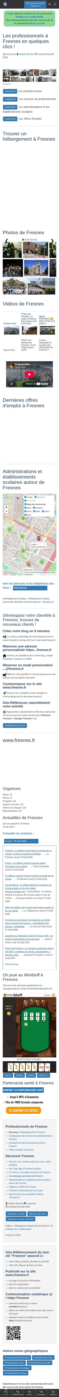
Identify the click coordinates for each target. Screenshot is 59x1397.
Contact (53, 1394)
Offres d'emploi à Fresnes (21, 1150)
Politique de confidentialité (29, 17)
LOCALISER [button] (10, 107)
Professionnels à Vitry (43, 1357)
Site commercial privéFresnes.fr (35, 4)
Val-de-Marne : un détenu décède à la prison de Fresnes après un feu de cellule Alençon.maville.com (28, 888)
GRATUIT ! (43, 1075)
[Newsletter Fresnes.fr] (49, 4)
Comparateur (17, 1394)
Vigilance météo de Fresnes (22, 1187)
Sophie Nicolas (26, 54)
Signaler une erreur (37, 1214)
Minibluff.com (45, 989)
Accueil (6, 1394)
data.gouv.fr (48, 602)
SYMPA (31, 1075)
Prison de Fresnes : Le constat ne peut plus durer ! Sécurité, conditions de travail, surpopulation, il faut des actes (29, 951)
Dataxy (22, 598)
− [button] (6, 511)
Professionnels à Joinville (39, 1363)
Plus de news (11, 964)
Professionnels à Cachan (15, 1373)
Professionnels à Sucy (14, 1363)
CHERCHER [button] (10, 119)
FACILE (8, 1075)
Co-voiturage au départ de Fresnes (26, 1176)
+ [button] (6, 507)
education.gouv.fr (32, 602)
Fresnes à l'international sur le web (26, 1190)
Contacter (31, 1203)
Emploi (29, 1394)
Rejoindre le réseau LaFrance (20, 1219)
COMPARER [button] (10, 99)
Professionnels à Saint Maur (17, 1357)
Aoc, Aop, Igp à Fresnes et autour (25, 1168)
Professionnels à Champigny (17, 1368)
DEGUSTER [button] (10, 91)
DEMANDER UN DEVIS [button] (15, 725)
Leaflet (26, 572)
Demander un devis (16, 1214)
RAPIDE (19, 1075)
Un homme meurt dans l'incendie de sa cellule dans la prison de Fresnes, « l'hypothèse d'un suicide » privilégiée (27, 923)
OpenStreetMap (36, 572)
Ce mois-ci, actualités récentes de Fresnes (29, 1172)
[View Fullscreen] (6, 501)
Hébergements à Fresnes (32, 1132)
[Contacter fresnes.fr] (55, 4)
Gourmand (41, 1394)
